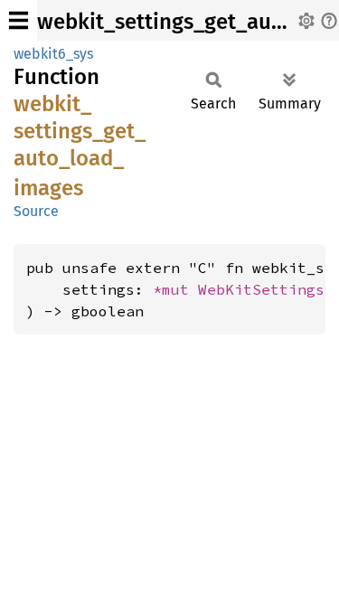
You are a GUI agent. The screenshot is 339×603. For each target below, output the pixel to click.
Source (36, 211)
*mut (175, 289)
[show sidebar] (18, 20)
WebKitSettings (261, 289)
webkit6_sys (53, 53)
